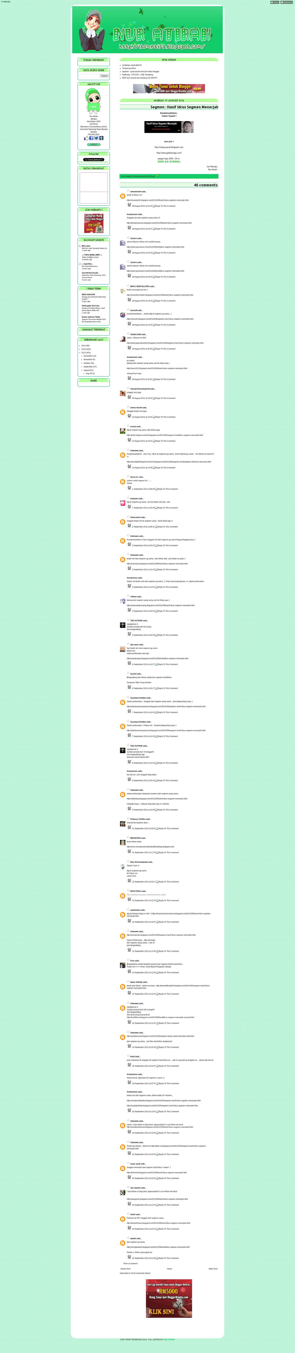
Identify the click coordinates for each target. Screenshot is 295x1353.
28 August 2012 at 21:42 (142, 206)
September (88, 367)
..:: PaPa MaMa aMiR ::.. (92, 255)
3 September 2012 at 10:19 (143, 569)
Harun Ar (134, 477)
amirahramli (135, 192)
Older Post (213, 1269)
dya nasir (134, 645)
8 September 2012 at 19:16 (143, 780)
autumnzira (135, 910)
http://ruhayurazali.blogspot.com (169, 147)
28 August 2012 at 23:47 (142, 229)
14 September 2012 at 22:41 (144, 994)
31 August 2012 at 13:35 (142, 468)
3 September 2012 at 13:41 (143, 587)
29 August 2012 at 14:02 (142, 325)
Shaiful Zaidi (135, 334)
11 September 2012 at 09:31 (144, 828)
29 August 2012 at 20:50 (142, 349)
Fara (132, 961)
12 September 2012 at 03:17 (144, 882)
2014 (83, 346)
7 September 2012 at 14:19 (143, 736)
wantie (133, 1238)
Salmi (132, 1214)
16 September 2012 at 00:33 (144, 1047)
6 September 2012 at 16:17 (143, 688)
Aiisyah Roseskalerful (140, 389)
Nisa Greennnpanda (139, 862)
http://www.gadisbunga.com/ (169, 153)
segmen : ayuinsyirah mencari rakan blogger (140, 71)
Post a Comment (131, 1264)
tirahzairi (134, 499)
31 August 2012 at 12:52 (142, 417)
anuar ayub (135, 1164)
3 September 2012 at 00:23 (143, 545)
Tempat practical (129, 68)
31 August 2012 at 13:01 (142, 441)
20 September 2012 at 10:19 (144, 1205)
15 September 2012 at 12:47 (144, 1023)
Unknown (134, 451)
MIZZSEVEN (135, 838)
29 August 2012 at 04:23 (142, 253)
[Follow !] (274, 3)
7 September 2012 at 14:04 (143, 712)
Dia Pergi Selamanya (89, 266)
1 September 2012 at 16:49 (143, 508)
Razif (132, 1057)
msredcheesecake (90, 273)
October (87, 363)
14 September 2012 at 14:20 (144, 973)
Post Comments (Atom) (140, 1273)
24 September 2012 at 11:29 (144, 1258)
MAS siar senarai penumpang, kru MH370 (139, 78)
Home (169, 1269)
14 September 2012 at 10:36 (144, 951)
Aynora (133, 238)
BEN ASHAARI (88, 294)
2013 (83, 349)
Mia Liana (86, 246)
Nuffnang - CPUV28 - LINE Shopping (137, 75)
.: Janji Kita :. (87, 264)
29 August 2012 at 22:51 (142, 379)
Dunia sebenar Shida (91, 317)
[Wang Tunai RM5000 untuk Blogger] (169, 93)
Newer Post (125, 1269)
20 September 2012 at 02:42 (144, 1178)
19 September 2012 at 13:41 (144, 1111)
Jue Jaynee (135, 1188)
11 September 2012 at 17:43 (144, 852)
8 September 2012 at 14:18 (143, 763)
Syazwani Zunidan (138, 698)
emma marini (136, 408)
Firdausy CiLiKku (137, 819)
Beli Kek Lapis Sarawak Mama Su (94, 248)
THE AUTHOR (136, 621)
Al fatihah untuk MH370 (132, 65)
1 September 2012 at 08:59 (143, 489)
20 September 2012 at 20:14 (144, 1229)
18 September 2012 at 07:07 (144, 1083)
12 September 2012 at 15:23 (144, 900)
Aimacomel (135, 517)
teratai (133, 427)
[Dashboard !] (286, 3)
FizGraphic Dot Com (90, 306)
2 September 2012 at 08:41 (143, 527)
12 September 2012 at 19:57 (144, 922)
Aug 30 (89, 373)
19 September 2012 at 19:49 (144, 1133)
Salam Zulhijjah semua (90, 257)
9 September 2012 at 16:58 (143, 810)
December (88, 356)
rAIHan (133, 597)
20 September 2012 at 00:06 (144, 1154)
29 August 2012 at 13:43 (142, 301)
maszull (133, 310)
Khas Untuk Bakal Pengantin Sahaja (156, 967)
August (87, 370)
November (88, 359)
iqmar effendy (136, 982)
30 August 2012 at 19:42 (142, 398)
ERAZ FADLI (135, 891)
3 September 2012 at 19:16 (143, 611)
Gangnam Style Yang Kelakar (139, 682)
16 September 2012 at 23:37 (144, 1066)
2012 (83, 353)
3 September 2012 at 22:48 (143, 635)
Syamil (133, 674)
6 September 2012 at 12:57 (143, 664)
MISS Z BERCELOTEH (139, 286)
